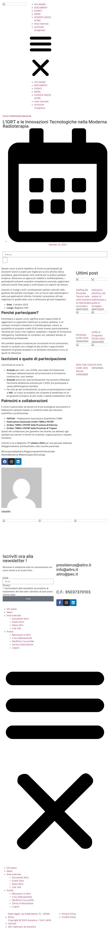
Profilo (10, 631)
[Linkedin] (73, 602)
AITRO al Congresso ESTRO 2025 (98, 335)
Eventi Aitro (18, 622)
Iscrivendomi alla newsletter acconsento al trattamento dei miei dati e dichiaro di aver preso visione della (28, 591)
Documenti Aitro (20, 618)
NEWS (37, 14)
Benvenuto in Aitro (21, 634)
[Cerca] (5, 260)
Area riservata (41, 23)
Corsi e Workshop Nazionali (17, 116)
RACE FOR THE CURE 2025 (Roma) (83, 367)
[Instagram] (66, 602)
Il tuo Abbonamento (22, 638)
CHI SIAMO (39, 4)
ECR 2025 (97, 364)
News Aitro (17, 625)
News (9, 612)
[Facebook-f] (59, 602)
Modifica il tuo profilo (23, 641)
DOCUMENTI (40, 7)
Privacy (6, 585)
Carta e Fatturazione (22, 644)
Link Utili (16, 628)
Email (5, 578)
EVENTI (38, 10)
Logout (15, 647)
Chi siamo (12, 609)
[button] (40, 56)
